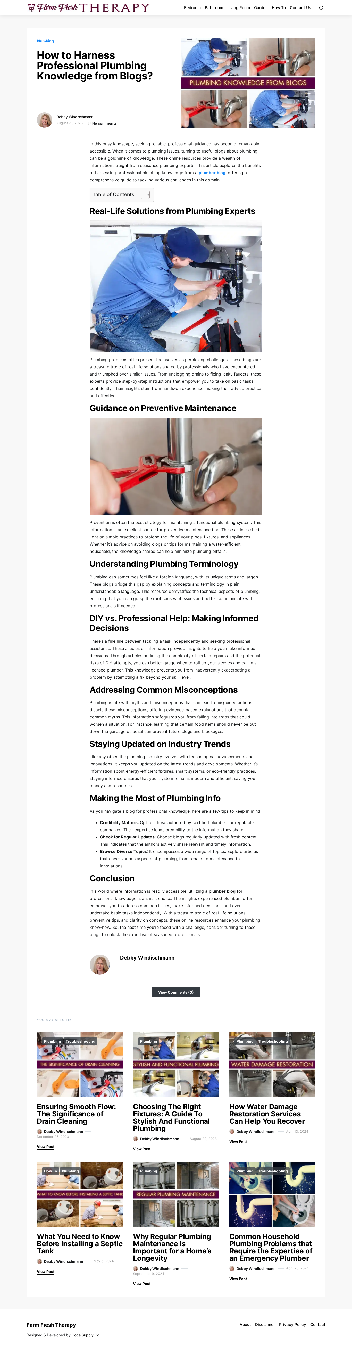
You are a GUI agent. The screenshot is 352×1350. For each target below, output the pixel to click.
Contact (317, 1324)
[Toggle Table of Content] (142, 194)
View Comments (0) (176, 992)
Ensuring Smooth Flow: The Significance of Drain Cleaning (76, 1113)
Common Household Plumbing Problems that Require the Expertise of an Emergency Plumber (271, 1247)
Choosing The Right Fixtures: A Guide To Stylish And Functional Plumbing (171, 1117)
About (245, 1324)
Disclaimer (265, 1324)
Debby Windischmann (74, 117)
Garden (261, 7)
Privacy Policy (292, 1324)
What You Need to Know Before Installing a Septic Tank (80, 1243)
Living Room (238, 7)
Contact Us (300, 7)
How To (279, 7)
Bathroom (214, 7)
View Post (45, 1146)
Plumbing (45, 41)
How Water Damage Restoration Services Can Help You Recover (267, 1113)
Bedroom (192, 7)
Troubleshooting (80, 1041)
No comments (104, 123)
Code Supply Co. (86, 1335)
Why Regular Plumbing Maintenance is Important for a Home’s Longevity (172, 1247)
